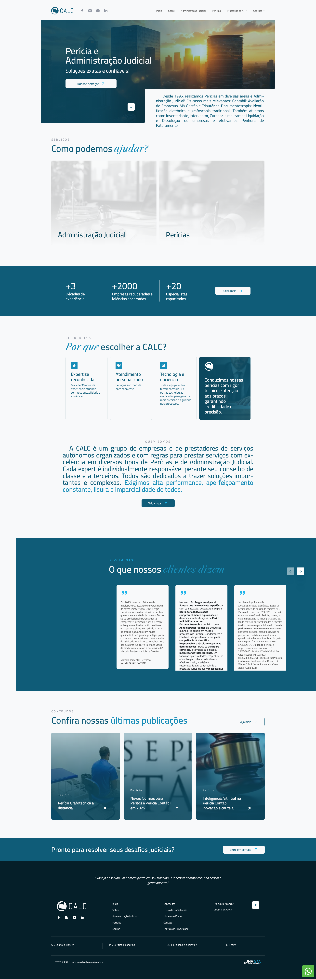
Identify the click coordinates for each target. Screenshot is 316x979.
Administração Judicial (193, 10)
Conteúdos (169, 903)
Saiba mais (229, 290)
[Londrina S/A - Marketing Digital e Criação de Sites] (252, 962)
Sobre (171, 10)
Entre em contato (240, 849)
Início (159, 10)
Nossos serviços (88, 84)
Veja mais (245, 722)
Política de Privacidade (175, 928)
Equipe (116, 928)
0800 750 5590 (223, 910)
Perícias (216, 10)
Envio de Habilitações (175, 910)
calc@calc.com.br (224, 903)
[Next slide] (300, 571)
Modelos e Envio (172, 916)
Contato (167, 922)
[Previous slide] (290, 571)
